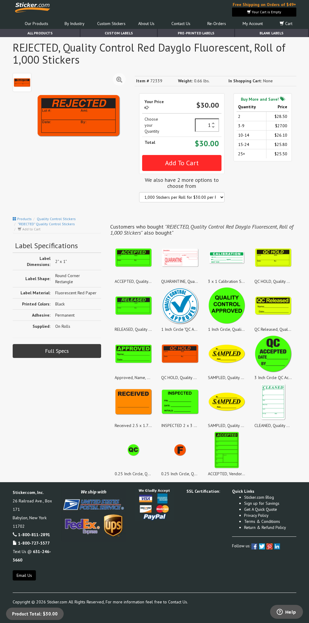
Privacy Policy (256, 515)
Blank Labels (271, 33)
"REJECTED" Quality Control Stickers (46, 224)
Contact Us (180, 23)
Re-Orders (216, 23)
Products (24, 219)
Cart (288, 23)
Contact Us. (178, 602)
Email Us (24, 575)
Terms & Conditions (262, 521)
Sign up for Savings (261, 503)
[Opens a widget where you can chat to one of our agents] (286, 612)
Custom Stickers (111, 23)
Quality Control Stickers (56, 219)
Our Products (36, 23)
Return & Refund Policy (265, 527)
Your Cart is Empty (266, 12)
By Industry (74, 23)
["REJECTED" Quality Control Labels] (22, 82)
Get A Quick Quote (260, 509)
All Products (40, 33)
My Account (253, 23)
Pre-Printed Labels (196, 33)
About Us (146, 23)
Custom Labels (119, 33)
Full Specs (57, 350)
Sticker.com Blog (259, 497)
